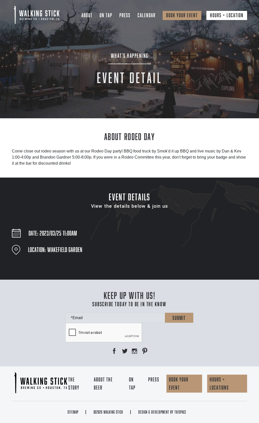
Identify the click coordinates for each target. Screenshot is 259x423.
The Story (73, 383)
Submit (179, 318)
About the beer (103, 383)
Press (125, 15)
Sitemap (73, 412)
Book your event (182, 15)
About (87, 15)
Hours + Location (227, 15)
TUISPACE (180, 412)
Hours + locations (219, 383)
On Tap (106, 15)
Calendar (147, 15)
